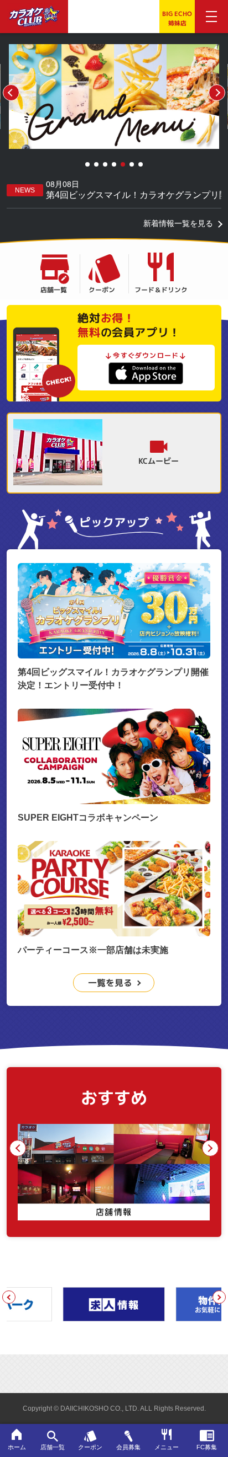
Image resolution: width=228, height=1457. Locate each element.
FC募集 (206, 1447)
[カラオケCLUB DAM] (34, 20)
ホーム (17, 1447)
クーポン (102, 289)
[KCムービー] (57, 453)
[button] (87, 164)
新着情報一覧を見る (178, 223)
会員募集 (128, 1447)
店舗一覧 (53, 289)
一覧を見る (110, 983)
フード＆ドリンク (161, 289)
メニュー (166, 1447)
